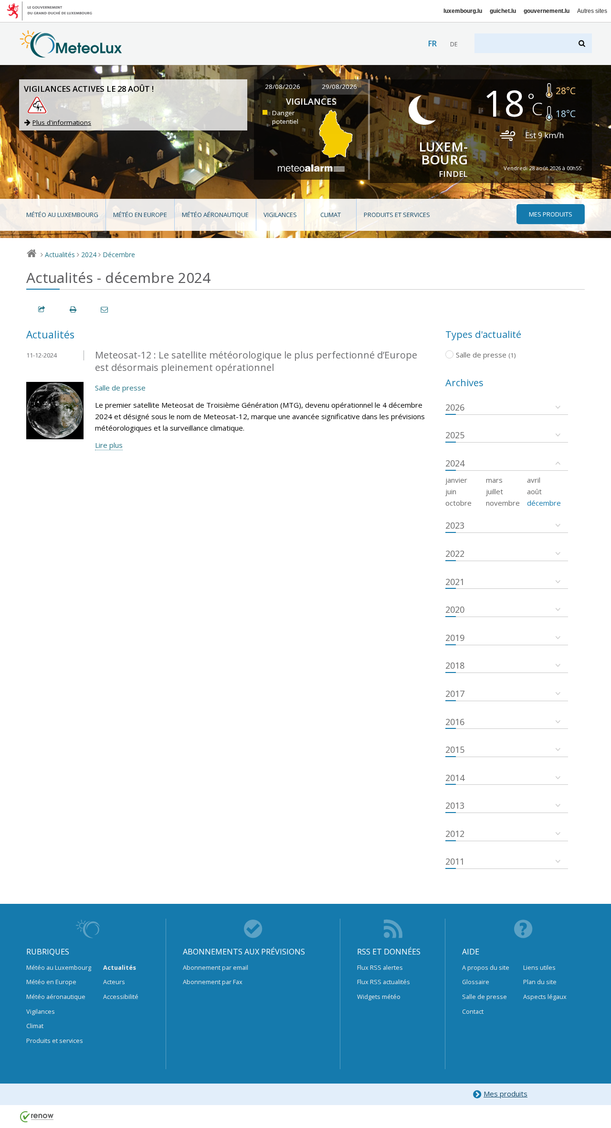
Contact (473, 1011)
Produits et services (397, 214)
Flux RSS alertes (380, 967)
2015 (454, 749)
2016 (454, 721)
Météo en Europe (140, 214)
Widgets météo (378, 996)
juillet (494, 491)
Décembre (119, 254)
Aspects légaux (545, 996)
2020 (454, 609)
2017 (454, 693)
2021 (454, 581)
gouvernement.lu (546, 11)
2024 (88, 254)
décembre (544, 503)
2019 (454, 637)
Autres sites (592, 11)
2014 (454, 777)
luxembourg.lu (462, 11)
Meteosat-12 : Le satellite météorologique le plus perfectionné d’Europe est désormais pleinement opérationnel (256, 361)
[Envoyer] (105, 309)
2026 (454, 407)
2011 (454, 861)
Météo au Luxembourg (62, 214)
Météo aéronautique (215, 214)
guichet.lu (503, 11)
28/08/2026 (282, 86)
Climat (330, 214)
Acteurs (114, 981)
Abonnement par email (215, 967)
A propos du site (485, 967)
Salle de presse (120, 387)
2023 (454, 525)
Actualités (60, 254)
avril (533, 480)
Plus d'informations (61, 122)
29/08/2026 (339, 86)
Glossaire (475, 981)
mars (494, 480)
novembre (503, 503)
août (534, 491)
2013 (454, 805)
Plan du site (540, 981)
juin (450, 491)
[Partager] (42, 309)
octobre (458, 503)
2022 (454, 553)
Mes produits (505, 1093)
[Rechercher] (582, 43)
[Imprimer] (73, 309)
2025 (454, 435)
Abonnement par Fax (212, 981)
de (453, 44)
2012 (454, 833)
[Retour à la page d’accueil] (71, 53)
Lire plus (109, 445)
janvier (456, 480)
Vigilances (280, 214)
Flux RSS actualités (383, 981)
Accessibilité (120, 996)
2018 (454, 665)
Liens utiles (539, 967)
